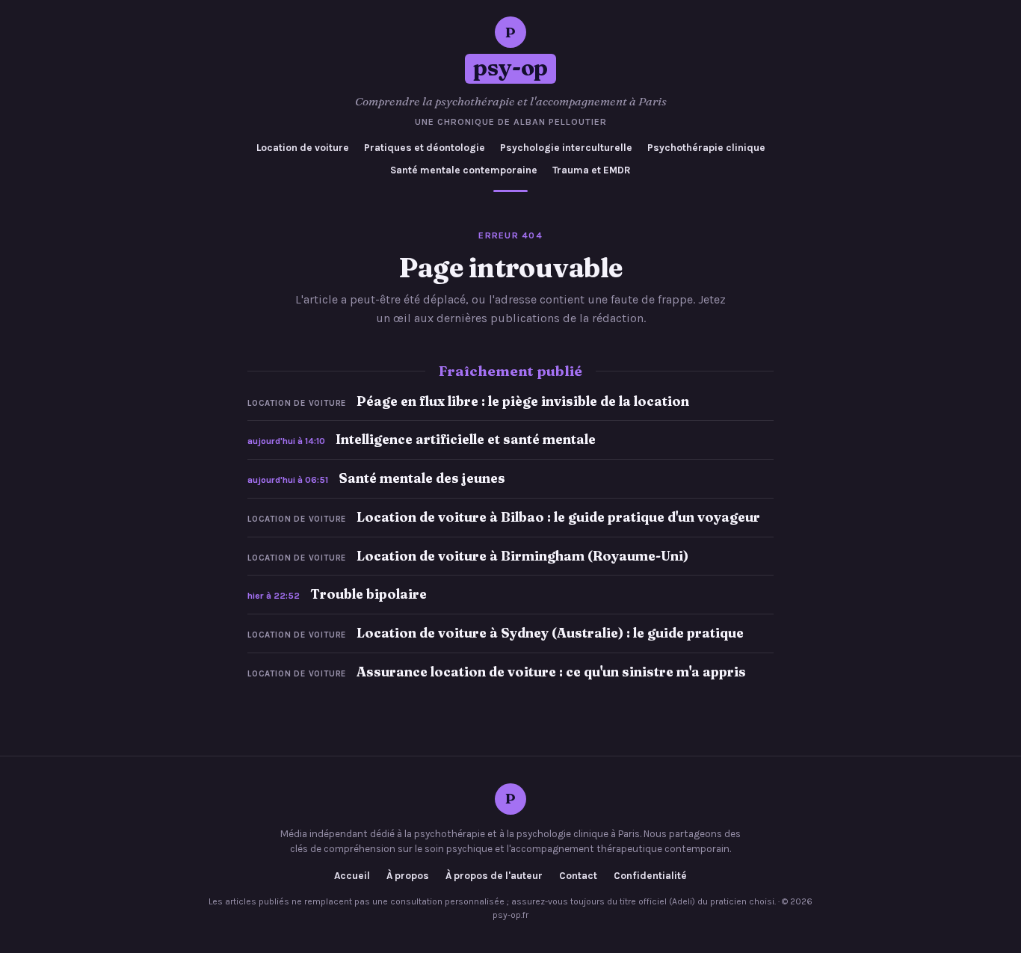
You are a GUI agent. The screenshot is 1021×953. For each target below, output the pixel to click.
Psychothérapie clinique (706, 147)
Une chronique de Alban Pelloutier (511, 122)
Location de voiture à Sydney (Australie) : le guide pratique (550, 633)
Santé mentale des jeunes (422, 478)
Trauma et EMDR (591, 170)
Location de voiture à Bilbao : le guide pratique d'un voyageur (558, 517)
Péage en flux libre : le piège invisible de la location (523, 401)
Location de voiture (302, 147)
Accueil (352, 876)
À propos (407, 876)
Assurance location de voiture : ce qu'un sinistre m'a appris (551, 671)
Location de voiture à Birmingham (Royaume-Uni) (522, 556)
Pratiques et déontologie (424, 147)
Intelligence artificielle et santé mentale (466, 439)
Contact (578, 876)
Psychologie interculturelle (566, 147)
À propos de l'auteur (494, 876)
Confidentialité (650, 876)
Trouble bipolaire (368, 594)
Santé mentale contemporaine (463, 170)
